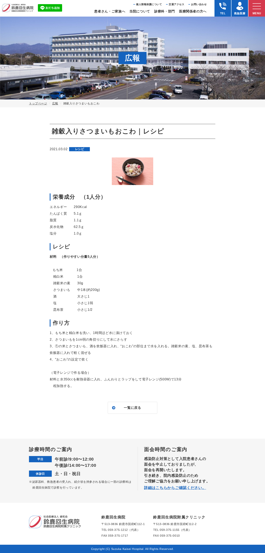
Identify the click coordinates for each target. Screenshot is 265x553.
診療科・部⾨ (164, 11)
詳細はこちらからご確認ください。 (175, 488)
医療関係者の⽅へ (193, 11)
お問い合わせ (199, 4)
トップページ (38, 103)
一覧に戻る (132, 407)
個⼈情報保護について (149, 4)
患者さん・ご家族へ (109, 11)
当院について (139, 11)
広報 (55, 103)
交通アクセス (176, 4)
